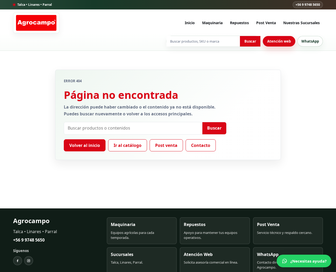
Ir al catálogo (127, 145)
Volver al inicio (84, 145)
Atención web (279, 41)
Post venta (166, 145)
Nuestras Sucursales (301, 22)
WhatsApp (310, 41)
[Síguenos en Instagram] (28, 260)
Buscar (250, 41)
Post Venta (266, 22)
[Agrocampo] (36, 23)
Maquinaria (212, 22)
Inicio (190, 22)
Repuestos (239, 22)
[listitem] (142, 230)
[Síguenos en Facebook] (17, 260)
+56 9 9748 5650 (308, 4)
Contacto (200, 145)
